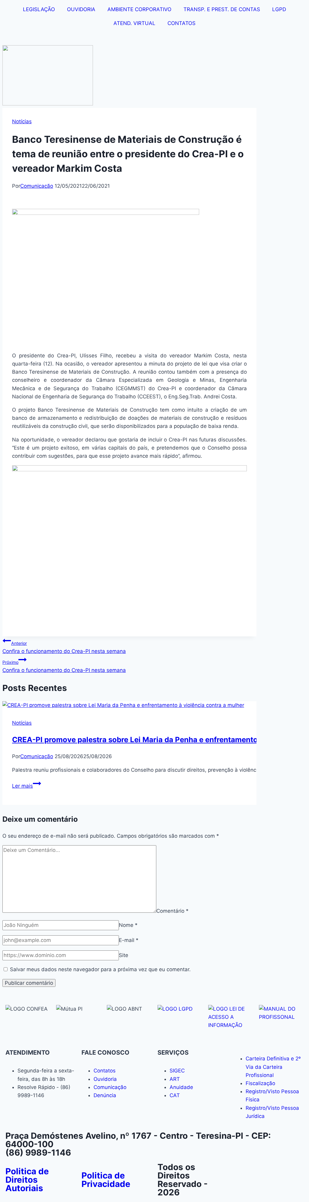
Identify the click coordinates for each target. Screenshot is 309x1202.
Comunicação (36, 186)
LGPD (279, 9)
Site (123, 955)
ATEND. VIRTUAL (134, 23)
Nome (128, 925)
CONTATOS (181, 23)
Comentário (172, 911)
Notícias (22, 121)
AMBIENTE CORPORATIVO (139, 9)
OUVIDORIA (81, 9)
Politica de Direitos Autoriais (27, 1179)
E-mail (129, 940)
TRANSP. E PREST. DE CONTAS (221, 9)
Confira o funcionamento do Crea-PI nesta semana (64, 647)
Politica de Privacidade (105, 1179)
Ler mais (26, 786)
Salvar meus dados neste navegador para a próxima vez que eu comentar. (100, 969)
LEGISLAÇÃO (39, 9)
